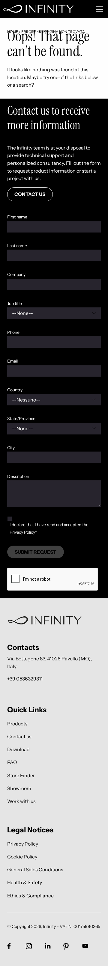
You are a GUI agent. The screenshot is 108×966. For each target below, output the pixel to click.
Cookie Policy (22, 856)
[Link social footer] (9, 946)
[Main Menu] (100, 9)
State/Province (21, 418)
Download (18, 749)
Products (17, 723)
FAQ (12, 762)
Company (16, 274)
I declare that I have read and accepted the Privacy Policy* (49, 528)
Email (12, 361)
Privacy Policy (22, 843)
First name (17, 217)
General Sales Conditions (35, 870)
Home (12, 31)
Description (18, 476)
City (11, 447)
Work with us (21, 801)
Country (14, 390)
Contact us (19, 736)
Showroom (19, 788)
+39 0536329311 (25, 679)
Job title (14, 303)
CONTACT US (29, 194)
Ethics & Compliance (30, 895)
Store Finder (21, 775)
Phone (13, 332)
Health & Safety (24, 882)
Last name (17, 245)
